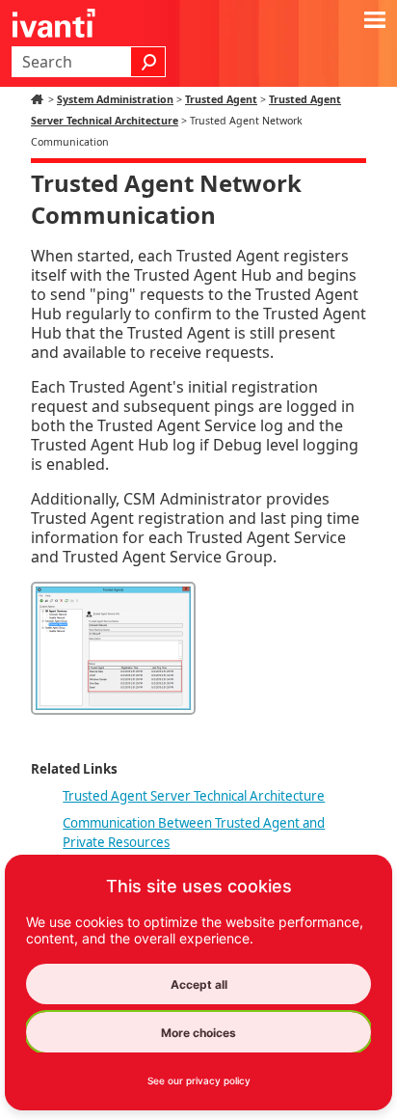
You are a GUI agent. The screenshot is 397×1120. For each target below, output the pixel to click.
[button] (148, 61)
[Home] (39, 99)
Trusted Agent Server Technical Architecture (194, 796)
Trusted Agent (221, 99)
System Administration (115, 99)
